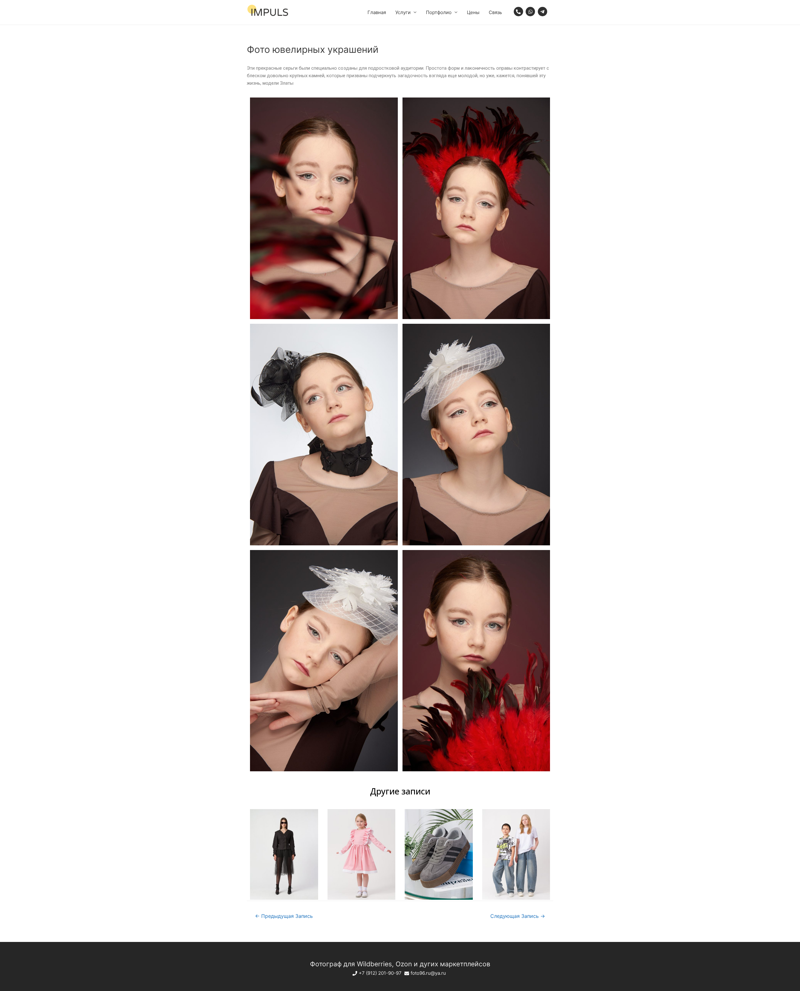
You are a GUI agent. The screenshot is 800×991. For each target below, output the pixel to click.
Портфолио (439, 12)
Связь (495, 12)
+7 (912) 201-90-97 (380, 973)
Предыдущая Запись (284, 916)
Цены (473, 12)
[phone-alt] (519, 11)
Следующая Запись (517, 916)
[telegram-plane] (543, 11)
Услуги (403, 12)
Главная (377, 12)
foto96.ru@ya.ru (428, 973)
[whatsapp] (531, 11)
